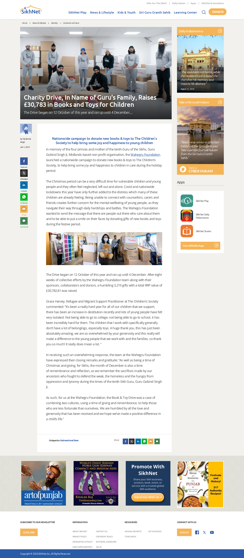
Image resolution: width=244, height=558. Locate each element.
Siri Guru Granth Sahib (154, 12)
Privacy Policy (80, 536)
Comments (24, 226)
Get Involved (154, 531)
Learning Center (185, 12)
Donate (218, 12)
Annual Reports (133, 531)
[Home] (31, 12)
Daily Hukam (178, 3)
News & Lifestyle (102, 12)
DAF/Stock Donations (212, 3)
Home (24, 22)
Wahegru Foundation (145, 154)
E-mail (24, 214)
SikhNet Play (77, 12)
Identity (54, 22)
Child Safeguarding (82, 546)
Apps (193, 3)
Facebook (24, 167)
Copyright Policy (104, 536)
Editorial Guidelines (106, 541)
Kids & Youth (127, 12)
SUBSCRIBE (29, 532)
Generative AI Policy (83, 541)
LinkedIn (24, 191)
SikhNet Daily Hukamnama (202, 216)
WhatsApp (24, 202)
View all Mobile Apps (193, 245)
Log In (99, 546)
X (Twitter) (24, 179)
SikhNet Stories (203, 231)
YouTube (212, 532)
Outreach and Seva (71, 22)
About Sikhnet (80, 531)
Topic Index (130, 536)
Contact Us (101, 531)
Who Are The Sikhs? (157, 3)
